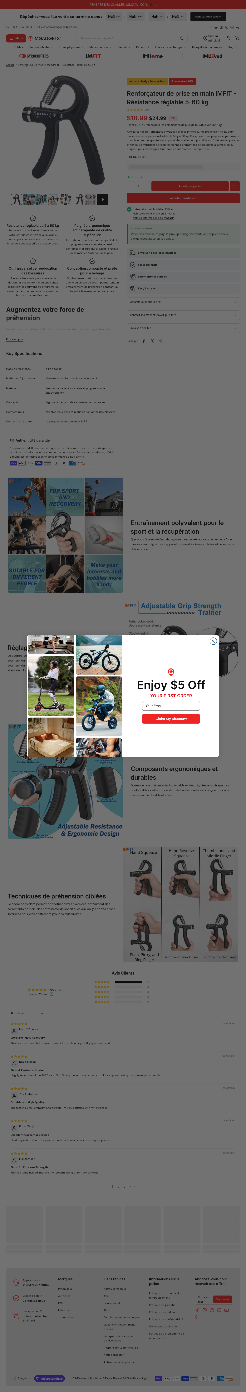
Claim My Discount (171, 718)
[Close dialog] (213, 641)
